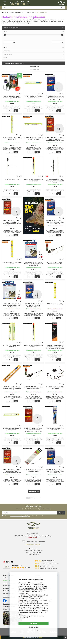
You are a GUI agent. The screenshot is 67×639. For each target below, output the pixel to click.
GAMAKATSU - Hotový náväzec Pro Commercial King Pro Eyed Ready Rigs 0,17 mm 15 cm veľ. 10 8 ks (55, 347)
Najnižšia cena (34, 69)
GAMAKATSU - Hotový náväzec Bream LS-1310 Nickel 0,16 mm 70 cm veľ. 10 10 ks (12, 305)
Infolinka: (34, 533)
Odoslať (61, 512)
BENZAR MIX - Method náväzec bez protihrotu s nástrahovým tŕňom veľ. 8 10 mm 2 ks (33, 305)
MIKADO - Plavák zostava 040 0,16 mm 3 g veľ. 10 (33, 180)
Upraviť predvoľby (33, 627)
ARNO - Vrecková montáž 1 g (55, 303)
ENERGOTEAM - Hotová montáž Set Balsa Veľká (12, 346)
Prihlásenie (28, 3)
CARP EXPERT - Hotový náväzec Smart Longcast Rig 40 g (55, 263)
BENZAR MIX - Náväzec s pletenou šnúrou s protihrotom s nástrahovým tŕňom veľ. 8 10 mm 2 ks (55, 139)
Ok (65, 637)
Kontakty (5, 577)
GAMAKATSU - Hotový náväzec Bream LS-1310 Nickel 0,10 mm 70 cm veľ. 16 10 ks (33, 264)
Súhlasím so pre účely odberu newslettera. (24, 516)
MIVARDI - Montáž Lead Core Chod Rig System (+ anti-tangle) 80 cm (55, 181)
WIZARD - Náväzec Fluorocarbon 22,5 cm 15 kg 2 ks (33, 470)
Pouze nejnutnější (33, 630)
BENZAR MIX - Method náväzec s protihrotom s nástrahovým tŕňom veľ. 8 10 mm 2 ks (55, 222)
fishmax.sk (61, 3)
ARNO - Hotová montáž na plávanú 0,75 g (12, 263)
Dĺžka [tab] (5, 57)
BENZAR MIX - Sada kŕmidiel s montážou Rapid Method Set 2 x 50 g (12, 98)
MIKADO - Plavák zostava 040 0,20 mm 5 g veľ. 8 (33, 346)
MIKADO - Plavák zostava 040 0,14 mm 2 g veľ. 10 (12, 138)
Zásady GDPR (7, 585)
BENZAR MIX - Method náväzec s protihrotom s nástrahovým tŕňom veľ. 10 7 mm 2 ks (55, 471)
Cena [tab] (5, 31)
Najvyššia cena (34, 66)
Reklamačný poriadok (9, 590)
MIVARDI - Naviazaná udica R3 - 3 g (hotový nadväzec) (33, 138)
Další (40, 498)
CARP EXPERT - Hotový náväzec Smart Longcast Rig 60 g (33, 387)
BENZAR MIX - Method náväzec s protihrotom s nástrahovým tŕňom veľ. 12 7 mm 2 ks (55, 98)
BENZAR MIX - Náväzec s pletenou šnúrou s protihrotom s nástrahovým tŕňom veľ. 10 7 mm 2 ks (33, 430)
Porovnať (17, 93)
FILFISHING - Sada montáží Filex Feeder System (55, 387)
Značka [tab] (6, 47)
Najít (62, 7)
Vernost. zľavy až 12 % (9, 580)
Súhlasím (33, 623)
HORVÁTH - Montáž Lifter (12, 179)
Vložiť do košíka (16, 110)
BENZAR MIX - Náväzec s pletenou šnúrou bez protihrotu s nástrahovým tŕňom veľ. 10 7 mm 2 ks (12, 222)
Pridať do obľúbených (20, 93)
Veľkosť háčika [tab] (8, 54)
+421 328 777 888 (20, 536)
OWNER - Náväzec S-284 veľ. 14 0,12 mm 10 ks (55, 429)
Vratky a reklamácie (8, 588)
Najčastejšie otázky (8, 593)
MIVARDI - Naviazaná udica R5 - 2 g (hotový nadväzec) (12, 429)
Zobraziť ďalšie (34, 491)
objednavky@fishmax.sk (36, 541)
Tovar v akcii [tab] (7, 51)
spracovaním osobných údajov (19, 516)
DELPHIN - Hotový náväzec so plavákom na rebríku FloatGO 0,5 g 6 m (12, 388)
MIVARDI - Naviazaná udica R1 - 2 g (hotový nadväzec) (33, 97)
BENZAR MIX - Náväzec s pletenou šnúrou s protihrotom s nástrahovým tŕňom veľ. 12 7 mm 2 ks (12, 471)
